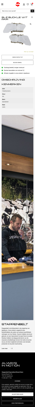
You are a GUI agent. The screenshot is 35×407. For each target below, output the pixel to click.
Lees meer (9, 389)
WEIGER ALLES (17, 398)
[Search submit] (32, 11)
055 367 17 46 (7, 378)
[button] (2, 4)
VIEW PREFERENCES (17, 403)
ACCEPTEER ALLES (17, 394)
